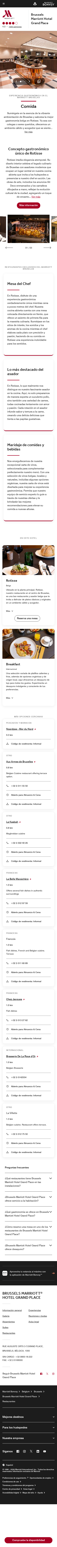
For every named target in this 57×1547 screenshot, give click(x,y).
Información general (12, 1310)
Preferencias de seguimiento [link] (14, 1478)
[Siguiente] (47, 247)
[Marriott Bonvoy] (47, 4)
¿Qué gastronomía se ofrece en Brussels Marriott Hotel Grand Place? (27, 1214)
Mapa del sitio (28, 1493)
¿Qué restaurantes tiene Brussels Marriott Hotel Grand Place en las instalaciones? (23, 1182)
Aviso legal (34, 1321)
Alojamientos (8, 1321)
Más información (28, 205)
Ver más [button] (28, 132)
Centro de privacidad (11, 1489)
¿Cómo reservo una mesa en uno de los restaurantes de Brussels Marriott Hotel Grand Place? (26, 1230)
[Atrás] (9, 247)
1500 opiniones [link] (15, 27)
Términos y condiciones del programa (18, 1485)
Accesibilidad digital (10, 1493)
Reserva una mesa (27, 618)
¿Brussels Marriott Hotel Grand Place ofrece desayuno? (25, 1247)
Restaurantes (8, 1333)
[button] (35, 3)
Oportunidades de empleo (40, 1478)
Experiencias (35, 1310)
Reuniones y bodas (38, 1316)
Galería (5, 1316)
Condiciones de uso (10, 1482)
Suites (5, 1327)
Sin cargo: (17, 1357)
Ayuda (40, 1493)
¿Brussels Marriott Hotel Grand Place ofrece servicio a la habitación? (25, 1199)
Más (8, 611)
